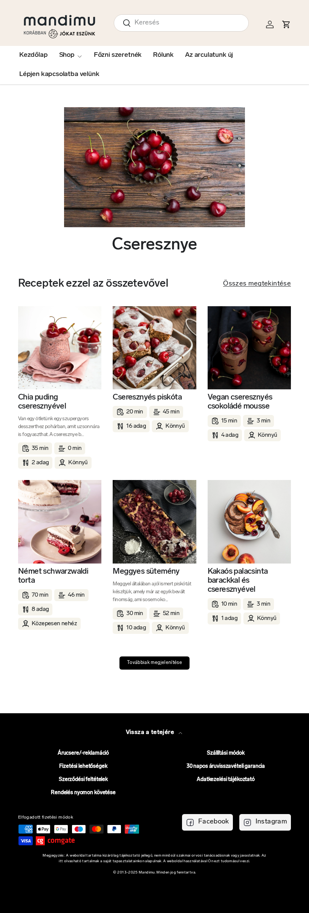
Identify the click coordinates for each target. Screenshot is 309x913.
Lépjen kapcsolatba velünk (59, 74)
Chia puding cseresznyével (42, 401)
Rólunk (163, 55)
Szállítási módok (226, 753)
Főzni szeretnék (118, 55)
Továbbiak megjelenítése (154, 663)
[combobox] (181, 23)
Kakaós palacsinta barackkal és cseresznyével (238, 581)
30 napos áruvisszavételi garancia (226, 766)
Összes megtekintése (257, 284)
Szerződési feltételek (83, 779)
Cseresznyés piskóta (147, 397)
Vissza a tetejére (151, 732)
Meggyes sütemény (146, 572)
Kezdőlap (33, 55)
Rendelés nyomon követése (83, 793)
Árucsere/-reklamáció (83, 753)
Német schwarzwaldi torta (53, 576)
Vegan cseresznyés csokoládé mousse (240, 401)
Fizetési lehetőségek (83, 766)
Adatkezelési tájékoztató (226, 779)
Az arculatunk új (209, 55)
